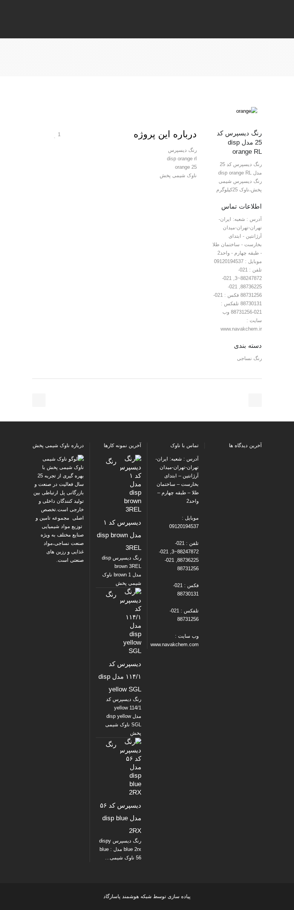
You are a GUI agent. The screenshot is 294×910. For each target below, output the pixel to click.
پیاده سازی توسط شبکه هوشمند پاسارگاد (147, 896)
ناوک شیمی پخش (65, 467)
